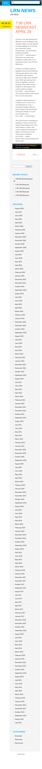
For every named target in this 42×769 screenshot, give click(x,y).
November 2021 (20, 410)
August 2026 (19, 208)
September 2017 (20, 588)
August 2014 (19, 719)
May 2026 (18, 219)
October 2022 (19, 371)
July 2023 (18, 340)
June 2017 (18, 598)
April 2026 (18, 223)
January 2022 (19, 403)
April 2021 (18, 435)
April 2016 (18, 648)
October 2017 (19, 584)
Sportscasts (19, 743)
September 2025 (20, 247)
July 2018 (18, 552)
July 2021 (18, 425)
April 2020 (18, 478)
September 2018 (20, 545)
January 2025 (19, 276)
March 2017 (19, 609)
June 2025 (18, 258)
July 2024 (18, 297)
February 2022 (20, 400)
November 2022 (20, 368)
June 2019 (18, 513)
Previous (20, 154)
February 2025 (20, 272)
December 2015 (20, 662)
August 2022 (19, 379)
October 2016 (19, 627)
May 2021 (18, 432)
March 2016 (19, 652)
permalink (26, 147)
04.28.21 (5, 23)
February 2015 (20, 698)
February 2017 (20, 613)
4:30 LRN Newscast (22, 192)
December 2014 (20, 705)
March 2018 (19, 567)
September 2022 (20, 375)
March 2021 (19, 439)
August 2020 (19, 464)
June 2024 (18, 301)
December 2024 (20, 279)
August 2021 (19, 421)
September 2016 (20, 630)
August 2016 (19, 634)
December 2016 (20, 620)
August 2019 (19, 506)
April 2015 (18, 691)
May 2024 (18, 304)
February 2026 (20, 230)
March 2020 (19, 481)
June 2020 (18, 471)
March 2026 (19, 226)
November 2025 (20, 240)
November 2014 (20, 708)
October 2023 (19, 329)
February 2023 (20, 357)
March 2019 (19, 524)
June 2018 (18, 556)
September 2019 (20, 503)
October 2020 (19, 457)
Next (36, 154)
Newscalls (18, 736)
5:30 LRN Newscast (22, 184)
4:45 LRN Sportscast (22, 188)
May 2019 (18, 517)
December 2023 (20, 322)
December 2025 (20, 237)
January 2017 (19, 616)
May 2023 (18, 347)
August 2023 (19, 336)
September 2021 (20, 418)
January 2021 (19, 446)
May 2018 (18, 559)
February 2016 (20, 655)
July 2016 (18, 637)
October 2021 (19, 414)
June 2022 (18, 386)
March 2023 (19, 354)
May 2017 (18, 602)
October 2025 (19, 244)
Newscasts (33, 145)
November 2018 (20, 538)
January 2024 (19, 318)
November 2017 (20, 581)
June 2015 (18, 684)
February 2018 (20, 570)
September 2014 (20, 715)
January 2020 (19, 488)
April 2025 (18, 265)
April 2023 (18, 350)
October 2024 (19, 286)
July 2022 (18, 382)
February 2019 (20, 527)
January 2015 (19, 701)
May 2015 (18, 687)
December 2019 (20, 492)
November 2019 (20, 496)
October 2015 (19, 669)
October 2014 (19, 712)
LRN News (22, 10)
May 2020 (18, 474)
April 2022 (18, 393)
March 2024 (19, 311)
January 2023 (19, 361)
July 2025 (18, 254)
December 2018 (20, 535)
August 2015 (19, 676)
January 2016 (19, 659)
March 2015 (19, 694)
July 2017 (18, 595)
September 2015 (20, 673)
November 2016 (20, 623)
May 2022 (18, 389)
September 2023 (20, 332)
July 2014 (18, 723)
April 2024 (18, 308)
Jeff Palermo (6, 26)
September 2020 (20, 460)
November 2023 (20, 325)
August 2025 (19, 251)
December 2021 (20, 407)
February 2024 (20, 315)
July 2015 (18, 680)
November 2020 (20, 453)
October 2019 (19, 499)
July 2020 (18, 467)
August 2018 (19, 549)
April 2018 (18, 563)
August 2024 (19, 293)
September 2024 (20, 290)
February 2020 (20, 485)
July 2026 (18, 212)
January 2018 (19, 574)
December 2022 (20, 364)
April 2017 (18, 606)
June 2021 (18, 428)
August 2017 (19, 591)
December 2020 (20, 449)
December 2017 (20, 577)
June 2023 (18, 343)
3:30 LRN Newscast (22, 195)
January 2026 (19, 233)
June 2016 (18, 641)
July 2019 (18, 510)
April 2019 (18, 520)
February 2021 (20, 442)
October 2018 (19, 542)
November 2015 (20, 666)
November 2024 (20, 283)
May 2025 (18, 262)
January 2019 (19, 531)
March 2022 (19, 396)
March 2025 (19, 269)
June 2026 (18, 215)
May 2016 (18, 645)
